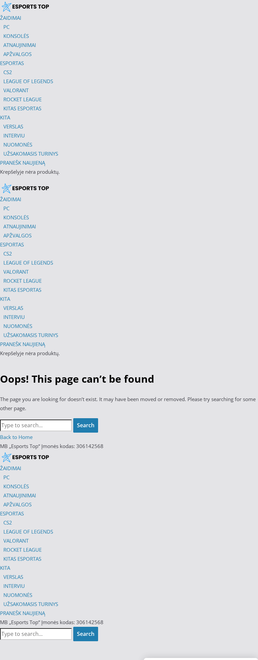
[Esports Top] (25, 188)
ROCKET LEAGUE (22, 549)
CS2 (7, 522)
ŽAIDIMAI (10, 468)
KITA (5, 567)
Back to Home (16, 437)
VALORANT (16, 540)
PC (6, 477)
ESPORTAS (12, 513)
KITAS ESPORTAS (22, 558)
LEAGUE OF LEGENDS (28, 531)
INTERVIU (14, 586)
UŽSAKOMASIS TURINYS (30, 604)
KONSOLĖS (16, 486)
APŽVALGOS (17, 504)
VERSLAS (13, 576)
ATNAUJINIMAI (19, 495)
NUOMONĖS (17, 595)
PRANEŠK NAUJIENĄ (22, 613)
